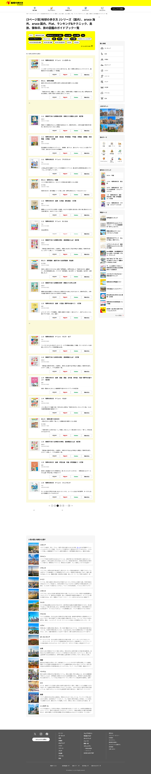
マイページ (88, 750)
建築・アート (112, 146)
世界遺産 (112, 153)
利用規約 (111, 737)
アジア (106, 81)
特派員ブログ (68, 10)
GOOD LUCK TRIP (89, 753)
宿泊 (120, 146)
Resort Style (47, 39)
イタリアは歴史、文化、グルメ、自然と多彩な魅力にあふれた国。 (58, 547)
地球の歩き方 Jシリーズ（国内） (54, 35)
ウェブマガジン (51, 10)
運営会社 (111, 733)
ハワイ (106, 70)
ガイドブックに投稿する (114, 744)
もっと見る (119, 315)
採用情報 (111, 746)
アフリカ (107, 93)
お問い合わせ (112, 749)
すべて (31, 35)
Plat (83, 35)
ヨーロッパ (108, 48)
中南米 (106, 59)
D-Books (76, 42)
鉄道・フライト (112, 161)
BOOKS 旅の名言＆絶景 (35, 42)
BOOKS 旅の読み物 (59, 42)
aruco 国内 (76, 35)
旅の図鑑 (73, 39)
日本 (106, 98)
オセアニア (108, 65)
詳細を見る (86, 74)
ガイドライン (112, 740)
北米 (106, 54)
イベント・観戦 (103, 153)
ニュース (86, 741)
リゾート (107, 76)
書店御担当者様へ (113, 742)
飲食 (104, 146)
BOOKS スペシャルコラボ (84, 39)
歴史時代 (66, 39)
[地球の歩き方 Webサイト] (15, 3)
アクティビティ (103, 161)
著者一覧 (86, 743)
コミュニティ (102, 10)
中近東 (106, 87)
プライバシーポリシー (114, 735)
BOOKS (69, 42)
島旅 (54, 39)
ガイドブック (85, 10)
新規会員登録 (88, 748)
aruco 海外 (68, 35)
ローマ (78, 547)
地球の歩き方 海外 (39, 35)
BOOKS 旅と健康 (48, 42)
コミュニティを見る (117, 9)
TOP (27, 13)
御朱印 (59, 39)
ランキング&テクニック (35, 39)
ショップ (120, 161)
